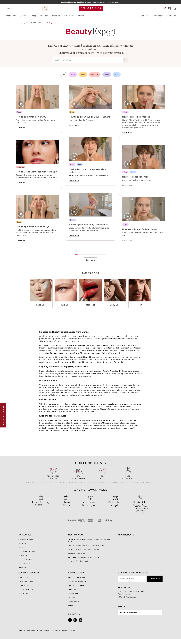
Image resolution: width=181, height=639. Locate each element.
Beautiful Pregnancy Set (78, 553)
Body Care (22, 555)
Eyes (83, 75)
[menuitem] (164, 8)
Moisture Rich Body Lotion (79, 561)
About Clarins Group (76, 577)
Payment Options (25, 589)
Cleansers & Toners (26, 539)
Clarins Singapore (128, 612)
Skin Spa (71, 597)
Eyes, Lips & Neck (25, 559)
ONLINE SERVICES (33, 23)
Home (18, 23)
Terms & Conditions (26, 630)
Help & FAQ (23, 593)
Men (116, 75)
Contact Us (23, 577)
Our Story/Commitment (78, 581)
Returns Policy (24, 585)
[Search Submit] (45, 8)
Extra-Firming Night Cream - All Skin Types (86, 545)
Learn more (21, 128)
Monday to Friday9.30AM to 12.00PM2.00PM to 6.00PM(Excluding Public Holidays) (140, 506)
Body (107, 75)
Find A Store (73, 601)
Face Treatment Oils (27, 551)
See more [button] (90, 260)
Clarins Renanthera (76, 585)
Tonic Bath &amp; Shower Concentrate (84, 557)
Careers (71, 605)
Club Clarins (73, 589)
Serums (21, 547)
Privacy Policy (43, 630)
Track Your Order (25, 581)
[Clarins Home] (91, 8)
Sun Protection (24, 563)
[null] (24, 23)
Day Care (22, 543)
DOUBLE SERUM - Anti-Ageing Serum (83, 549)
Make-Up (94, 75)
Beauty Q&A (73, 593)
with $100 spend (41, 503)
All (64, 75)
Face (73, 75)
